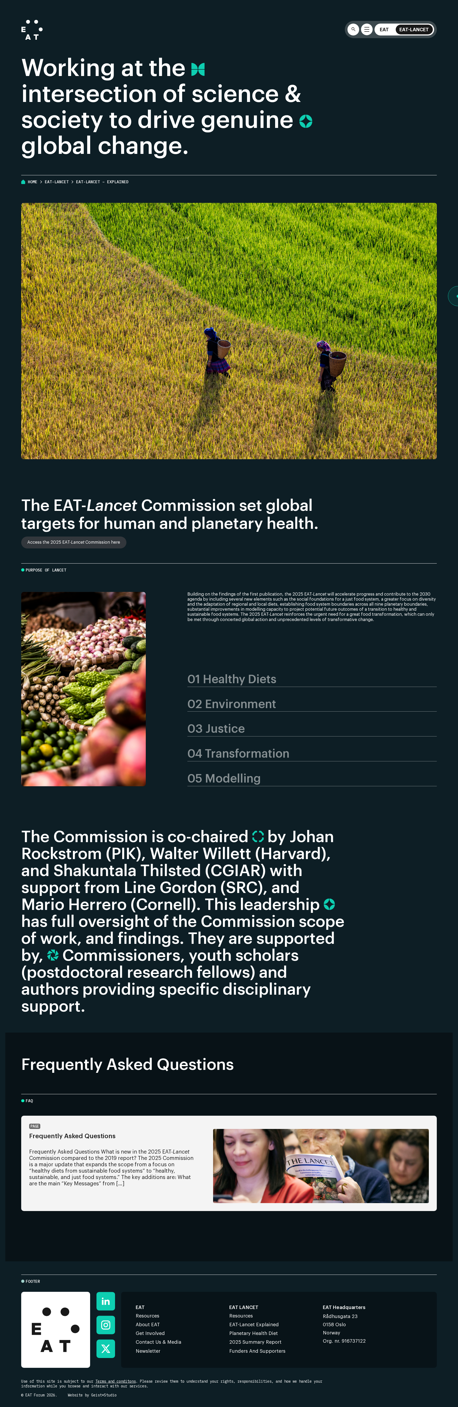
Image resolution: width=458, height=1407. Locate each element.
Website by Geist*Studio (92, 1395)
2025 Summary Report (255, 1342)
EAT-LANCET (57, 182)
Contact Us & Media (158, 1342)
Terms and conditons (115, 1381)
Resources (147, 1316)
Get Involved (150, 1333)
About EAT (148, 1324)
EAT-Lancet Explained (254, 1324)
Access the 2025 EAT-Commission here (73, 542)
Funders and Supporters (257, 1351)
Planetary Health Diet (253, 1333)
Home (32, 182)
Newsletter (148, 1351)
